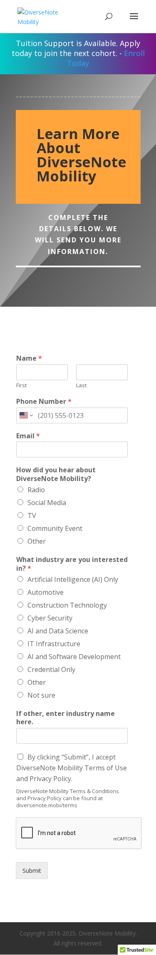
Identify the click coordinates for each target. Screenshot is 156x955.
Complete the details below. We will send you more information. (78, 234)
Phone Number (44, 401)
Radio (36, 489)
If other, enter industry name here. (65, 718)
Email (28, 436)
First (21, 385)
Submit (31, 870)
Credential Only (51, 669)
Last (81, 385)
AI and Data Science (57, 630)
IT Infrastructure (53, 643)
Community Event (54, 528)
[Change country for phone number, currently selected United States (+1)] (25, 415)
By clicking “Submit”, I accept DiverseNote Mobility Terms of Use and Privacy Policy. (71, 767)
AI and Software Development (74, 656)
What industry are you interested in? (72, 564)
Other (36, 541)
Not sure (41, 695)
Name (29, 358)
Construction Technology (67, 605)
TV (31, 515)
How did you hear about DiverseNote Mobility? (56, 474)
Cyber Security (49, 618)
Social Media (46, 502)
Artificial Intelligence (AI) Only (72, 579)
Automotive (45, 592)
